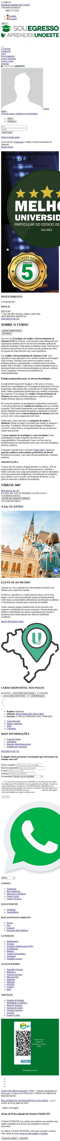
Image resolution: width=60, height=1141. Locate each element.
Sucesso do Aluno (15, 1008)
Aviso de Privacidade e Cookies (34, 1133)
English (12, 16)
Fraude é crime (13, 1015)
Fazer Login (7, 132)
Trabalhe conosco (14, 959)
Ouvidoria (11, 956)
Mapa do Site (12, 977)
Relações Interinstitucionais (19, 744)
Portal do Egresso (14, 1005)
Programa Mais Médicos (17, 930)
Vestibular (11, 909)
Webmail (11, 982)
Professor (12, 121)
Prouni (10, 923)
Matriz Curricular (14, 723)
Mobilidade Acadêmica (17, 1003)
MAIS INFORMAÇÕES (12, 621)
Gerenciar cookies (9, 1138)
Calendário (11, 741)
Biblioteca (11, 972)
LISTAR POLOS (37, 696)
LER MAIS (6, 334)
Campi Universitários (16, 954)
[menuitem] (30, 49)
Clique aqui (38, 450)
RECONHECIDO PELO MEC (30, 714)
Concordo (23, 1138)
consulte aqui (35, 790)
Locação (10, 1013)
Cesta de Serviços (14, 974)
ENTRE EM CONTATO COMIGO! (15, 498)
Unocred (10, 928)
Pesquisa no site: (30, 1070)
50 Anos (10, 944)
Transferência (13, 912)
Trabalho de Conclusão (17, 746)
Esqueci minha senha (10, 137)
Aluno (10, 119)
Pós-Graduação (13, 891)
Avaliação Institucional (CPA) (20, 946)
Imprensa (11, 979)
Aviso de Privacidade (44, 792)
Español (13, 19)
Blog (9, 989)
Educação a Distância (16, 894)
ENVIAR (5, 797)
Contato (10, 987)
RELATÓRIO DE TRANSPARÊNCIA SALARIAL (24, 1100)
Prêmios (10, 951)
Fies (8, 925)
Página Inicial (7, 147)
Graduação (18, 142)
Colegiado (11, 728)
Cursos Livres (13, 896)
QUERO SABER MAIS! (11, 331)
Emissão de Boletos (15, 1000)
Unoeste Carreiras (14, 1010)
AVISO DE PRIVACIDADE (14, 1091)
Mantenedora (12, 941)
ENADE (11, 984)
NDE (9, 726)
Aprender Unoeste (15, 969)
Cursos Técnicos (14, 899)
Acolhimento (12, 949)
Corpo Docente (13, 721)
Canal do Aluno (14, 739)
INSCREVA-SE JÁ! (10, 319)
